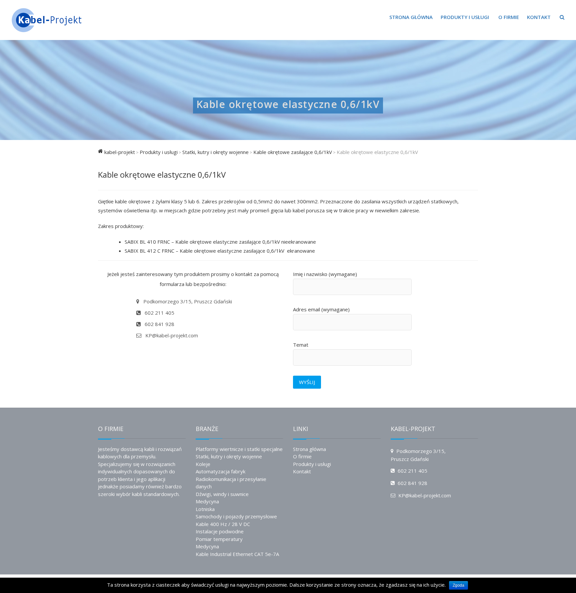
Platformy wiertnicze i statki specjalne (239, 449)
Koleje (203, 464)
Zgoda (458, 585)
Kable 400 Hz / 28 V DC (223, 524)
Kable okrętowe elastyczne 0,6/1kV (288, 104)
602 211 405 (158, 312)
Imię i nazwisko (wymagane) (325, 274)
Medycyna (207, 501)
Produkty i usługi (465, 17)
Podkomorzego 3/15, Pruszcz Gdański (187, 301)
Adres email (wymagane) (321, 309)
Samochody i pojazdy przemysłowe (236, 516)
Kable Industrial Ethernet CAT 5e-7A (237, 554)
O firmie (508, 17)
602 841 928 (158, 324)
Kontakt (539, 17)
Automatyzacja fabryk (220, 471)
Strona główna (411, 17)
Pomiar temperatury (219, 539)
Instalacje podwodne (220, 531)
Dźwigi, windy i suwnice (222, 494)
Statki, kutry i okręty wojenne (229, 456)
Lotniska (205, 509)
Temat (300, 344)
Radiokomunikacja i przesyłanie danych (231, 483)
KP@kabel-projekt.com (171, 335)
